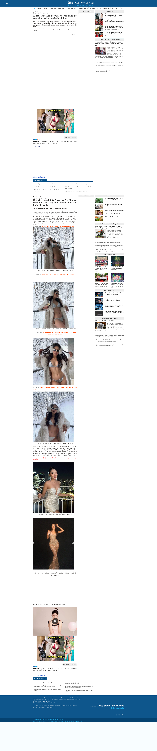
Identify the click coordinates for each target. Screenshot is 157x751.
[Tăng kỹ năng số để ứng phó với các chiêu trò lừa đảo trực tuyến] (99, 294)
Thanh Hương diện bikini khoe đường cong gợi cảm (77, 184)
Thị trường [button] (119, 8)
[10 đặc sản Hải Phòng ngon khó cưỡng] (99, 218)
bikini (49, 670)
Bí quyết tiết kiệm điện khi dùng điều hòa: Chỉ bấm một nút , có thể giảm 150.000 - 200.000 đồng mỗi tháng (110, 336)
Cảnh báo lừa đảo (109, 290)
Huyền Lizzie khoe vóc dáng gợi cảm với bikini (76, 191)
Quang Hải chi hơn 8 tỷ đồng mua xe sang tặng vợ (108, 242)
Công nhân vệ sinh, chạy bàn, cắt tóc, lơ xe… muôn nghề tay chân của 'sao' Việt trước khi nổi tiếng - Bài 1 (114, 15)
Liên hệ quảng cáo (117, 708)
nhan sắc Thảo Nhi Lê (53, 668)
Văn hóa (38, 12)
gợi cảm (44, 670)
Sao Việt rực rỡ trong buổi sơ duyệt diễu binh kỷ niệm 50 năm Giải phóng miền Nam (114, 34)
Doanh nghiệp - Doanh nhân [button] (76, 8)
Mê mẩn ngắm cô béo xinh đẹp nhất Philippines (45, 29)
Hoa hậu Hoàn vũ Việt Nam (43, 143)
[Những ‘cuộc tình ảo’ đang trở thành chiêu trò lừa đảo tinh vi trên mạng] (99, 301)
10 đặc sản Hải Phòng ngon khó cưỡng (114, 216)
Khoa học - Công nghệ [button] (57, 8)
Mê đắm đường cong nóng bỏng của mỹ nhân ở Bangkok (47, 186)
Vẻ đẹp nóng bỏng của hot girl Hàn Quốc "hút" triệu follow (47, 184)
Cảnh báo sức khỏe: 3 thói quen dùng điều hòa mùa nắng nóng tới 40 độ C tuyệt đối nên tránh (109, 344)
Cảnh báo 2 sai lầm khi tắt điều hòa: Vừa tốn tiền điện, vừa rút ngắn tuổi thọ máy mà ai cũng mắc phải (110, 340)
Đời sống (38, 196)
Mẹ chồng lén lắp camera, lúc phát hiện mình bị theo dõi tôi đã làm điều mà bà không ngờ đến (79, 687)
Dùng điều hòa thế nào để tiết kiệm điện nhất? (108, 321)
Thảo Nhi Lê (44, 141)
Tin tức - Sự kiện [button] (42, 8)
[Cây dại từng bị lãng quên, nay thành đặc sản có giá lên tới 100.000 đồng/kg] (99, 200)
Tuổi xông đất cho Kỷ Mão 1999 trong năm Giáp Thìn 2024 (48, 682)
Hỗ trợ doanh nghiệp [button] (94, 8)
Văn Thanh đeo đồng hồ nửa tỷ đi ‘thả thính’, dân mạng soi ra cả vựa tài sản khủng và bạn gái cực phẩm (109, 246)
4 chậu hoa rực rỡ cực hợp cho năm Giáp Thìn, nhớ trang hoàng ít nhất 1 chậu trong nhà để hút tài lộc (47, 685)
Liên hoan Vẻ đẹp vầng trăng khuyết (109, 39)
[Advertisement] (55, 66)
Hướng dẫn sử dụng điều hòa (109, 318)
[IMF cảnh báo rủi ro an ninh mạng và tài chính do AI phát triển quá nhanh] (99, 307)
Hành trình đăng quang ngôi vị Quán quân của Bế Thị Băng (109, 62)
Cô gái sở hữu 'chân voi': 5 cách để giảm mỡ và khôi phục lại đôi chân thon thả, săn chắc (78, 682)
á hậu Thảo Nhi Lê (53, 141)
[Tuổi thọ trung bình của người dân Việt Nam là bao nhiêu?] (99, 206)
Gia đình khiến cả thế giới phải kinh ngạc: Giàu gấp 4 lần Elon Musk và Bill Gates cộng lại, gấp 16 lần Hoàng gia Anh (114, 212)
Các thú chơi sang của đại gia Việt (110, 224)
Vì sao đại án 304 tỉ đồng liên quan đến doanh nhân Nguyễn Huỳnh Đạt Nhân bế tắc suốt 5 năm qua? (109, 43)
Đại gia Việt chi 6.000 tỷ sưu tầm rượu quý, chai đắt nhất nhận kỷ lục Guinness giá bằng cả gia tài (109, 250)
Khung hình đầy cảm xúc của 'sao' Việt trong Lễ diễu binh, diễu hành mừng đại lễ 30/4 (114, 22)
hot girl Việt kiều (65, 668)
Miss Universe (55, 143)
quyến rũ (55, 670)
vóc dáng (39, 670)
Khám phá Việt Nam (109, 254)
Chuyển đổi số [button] (108, 8)
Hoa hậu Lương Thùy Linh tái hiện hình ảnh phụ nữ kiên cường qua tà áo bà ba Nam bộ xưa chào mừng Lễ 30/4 (114, 28)
